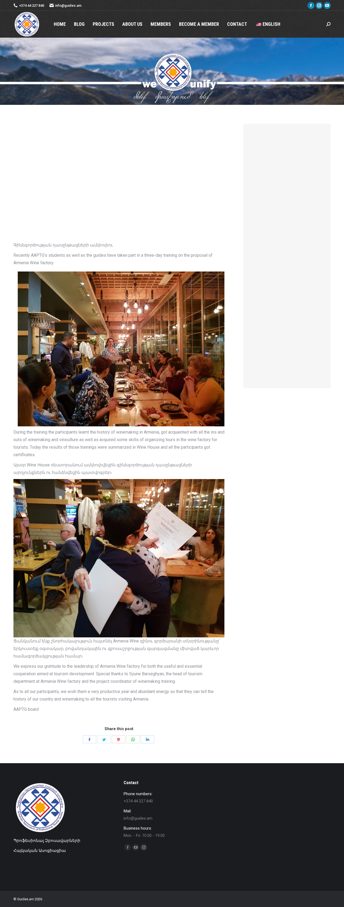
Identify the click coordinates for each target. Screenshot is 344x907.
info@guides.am (68, 5)
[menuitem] (60, 24)
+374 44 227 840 (31, 5)
